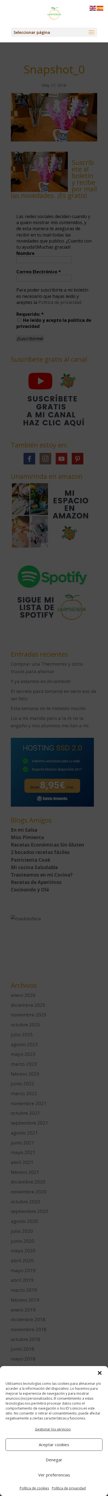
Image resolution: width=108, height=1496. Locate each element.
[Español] (100, 8)
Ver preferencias (54, 1475)
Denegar (54, 1459)
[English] (93, 8)
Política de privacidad (69, 1488)
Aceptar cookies (54, 1444)
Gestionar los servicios (53, 1429)
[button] (99, 1373)
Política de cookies (34, 1488)
